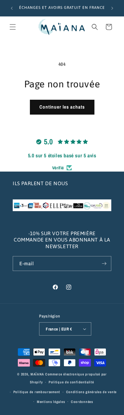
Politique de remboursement (36, 392)
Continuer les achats (62, 107)
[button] (13, 27)
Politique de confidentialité (71, 382)
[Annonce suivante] (112, 8)
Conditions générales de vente (91, 392)
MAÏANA (37, 374)
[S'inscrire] (104, 263)
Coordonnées (82, 401)
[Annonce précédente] (12, 8)
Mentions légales (51, 401)
